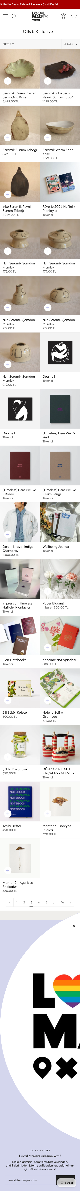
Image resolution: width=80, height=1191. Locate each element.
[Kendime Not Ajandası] (60, 635)
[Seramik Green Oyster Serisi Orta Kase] (20, 69)
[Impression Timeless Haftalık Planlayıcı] (20, 579)
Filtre (7, 44)
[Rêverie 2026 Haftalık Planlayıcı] (60, 182)
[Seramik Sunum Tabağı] (20, 125)
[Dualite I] (60, 352)
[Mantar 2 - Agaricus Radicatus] (20, 858)
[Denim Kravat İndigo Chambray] (20, 522)
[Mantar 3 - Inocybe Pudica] (60, 801)
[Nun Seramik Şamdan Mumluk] (20, 239)
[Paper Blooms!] (60, 579)
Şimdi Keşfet (50, 4)
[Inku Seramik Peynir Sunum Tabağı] (20, 182)
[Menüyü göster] (6, 16)
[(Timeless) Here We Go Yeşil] (60, 409)
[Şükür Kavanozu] (20, 745)
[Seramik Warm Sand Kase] (60, 125)
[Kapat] (74, 926)
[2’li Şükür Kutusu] (20, 688)
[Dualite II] (20, 409)
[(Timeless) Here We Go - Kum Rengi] (60, 465)
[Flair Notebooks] (20, 635)
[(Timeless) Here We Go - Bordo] (20, 465)
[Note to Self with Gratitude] (60, 688)
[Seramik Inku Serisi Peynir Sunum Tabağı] (60, 69)
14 (62, 902)
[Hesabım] (63, 16)
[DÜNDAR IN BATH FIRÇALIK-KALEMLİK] (60, 745)
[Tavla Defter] (20, 801)
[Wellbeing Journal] (60, 522)
